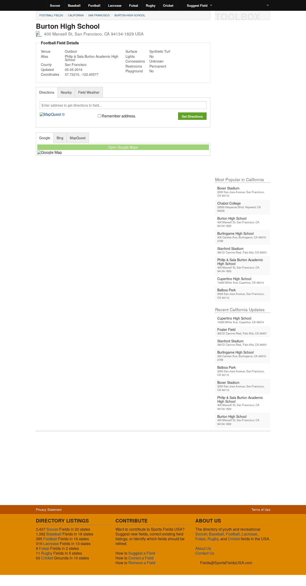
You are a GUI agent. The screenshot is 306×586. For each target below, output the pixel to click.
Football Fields (51, 15)
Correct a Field (140, 558)
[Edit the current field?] (237, 15)
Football (94, 5)
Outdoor (71, 51)
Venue (45, 51)
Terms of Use (260, 509)
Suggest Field (197, 5)
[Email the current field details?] (229, 15)
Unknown (156, 61)
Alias (44, 56)
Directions (46, 92)
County (46, 64)
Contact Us (204, 553)
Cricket (168, 5)
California (76, 15)
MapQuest (78, 137)
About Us (203, 548)
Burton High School (130, 15)
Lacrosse (114, 5)
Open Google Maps (123, 147)
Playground (134, 71)
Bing (60, 137)
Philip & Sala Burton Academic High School (91, 58)
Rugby (150, 5)
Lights (130, 56)
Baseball (74, 5)
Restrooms (134, 66)
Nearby (66, 92)
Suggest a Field (141, 553)
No (151, 56)
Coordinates (50, 74)
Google (44, 137)
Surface (131, 51)
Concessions (135, 61)
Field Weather (88, 92)
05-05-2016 (73, 69)
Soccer (55, 5)
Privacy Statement (49, 509)
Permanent (157, 66)
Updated (47, 69)
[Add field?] (245, 15)
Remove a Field (141, 562)
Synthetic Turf (159, 51)
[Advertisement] (242, 100)
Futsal (133, 5)
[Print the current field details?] (221, 15)
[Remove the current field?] (253, 15)
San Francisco (99, 15)
